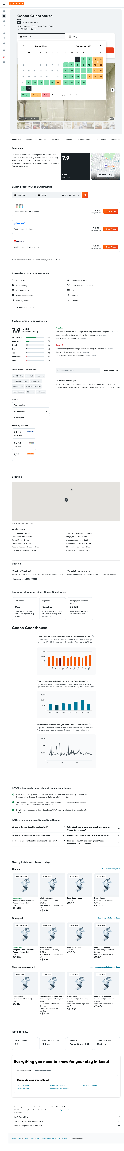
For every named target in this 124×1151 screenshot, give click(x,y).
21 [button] (52, 76)
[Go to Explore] (4, 33)
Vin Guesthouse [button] (46, 898)
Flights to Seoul (23, 1085)
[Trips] (4, 50)
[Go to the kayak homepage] (16, 3)
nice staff (29, 376)
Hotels (26, 1138)
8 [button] (58, 65)
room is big (40, 376)
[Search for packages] (4, 26)
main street (41, 392)
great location (18, 376)
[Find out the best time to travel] (4, 43)
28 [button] (52, 82)
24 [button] (29, 82)
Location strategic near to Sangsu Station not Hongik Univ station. (84, 349)
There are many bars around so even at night (76, 355)
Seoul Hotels (63, 1138)
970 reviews (32, 22)
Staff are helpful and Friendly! (71, 338)
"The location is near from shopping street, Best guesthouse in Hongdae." (87, 332)
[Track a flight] (4, 38)
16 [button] (23, 76)
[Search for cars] (4, 21)
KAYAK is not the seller (23, 1117)
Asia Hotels (35, 1138)
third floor (30, 392)
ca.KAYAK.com (16, 1138)
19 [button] (41, 76)
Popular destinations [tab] (43, 1070)
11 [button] (34, 71)
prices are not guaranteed (60, 1110)
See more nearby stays (111, 869)
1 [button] (77, 59)
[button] (4, 3)
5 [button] (40, 65)
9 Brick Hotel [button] (72, 996)
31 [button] (29, 88)
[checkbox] (24, 433)
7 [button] (52, 65)
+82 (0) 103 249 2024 (26, 29)
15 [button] (58, 71)
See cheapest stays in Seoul (109, 918)
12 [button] (41, 71)
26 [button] (40, 82)
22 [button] (58, 76)
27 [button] (46, 82)
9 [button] (23, 71)
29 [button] (58, 82)
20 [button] (46, 76)
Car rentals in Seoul (57, 1085)
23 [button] (23, 82)
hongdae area (36, 381)
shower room (18, 386)
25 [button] (35, 82)
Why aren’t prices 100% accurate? (28, 1125)
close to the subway (33, 386)
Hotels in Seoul (23, 1089)
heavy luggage (18, 392)
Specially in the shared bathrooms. (72, 352)
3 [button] (29, 65)
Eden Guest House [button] (74, 898)
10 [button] (29, 71)
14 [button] (52, 71)
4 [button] (34, 65)
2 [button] (23, 65)
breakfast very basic (20, 381)
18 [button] (35, 76)
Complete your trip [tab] (23, 1070)
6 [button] (46, 65)
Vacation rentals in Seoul (59, 1089)
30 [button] (23, 88)
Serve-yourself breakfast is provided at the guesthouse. (81, 335)
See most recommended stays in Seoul (104, 967)
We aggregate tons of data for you (28, 1121)
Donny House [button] (99, 898)
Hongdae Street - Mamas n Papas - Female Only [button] (23, 901)
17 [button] (29, 76)
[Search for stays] (4, 16)
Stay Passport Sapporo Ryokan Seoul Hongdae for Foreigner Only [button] (52, 998)
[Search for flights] (4, 11)
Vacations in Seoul (90, 1085)
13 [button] (46, 71)
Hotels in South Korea (49, 1138)
